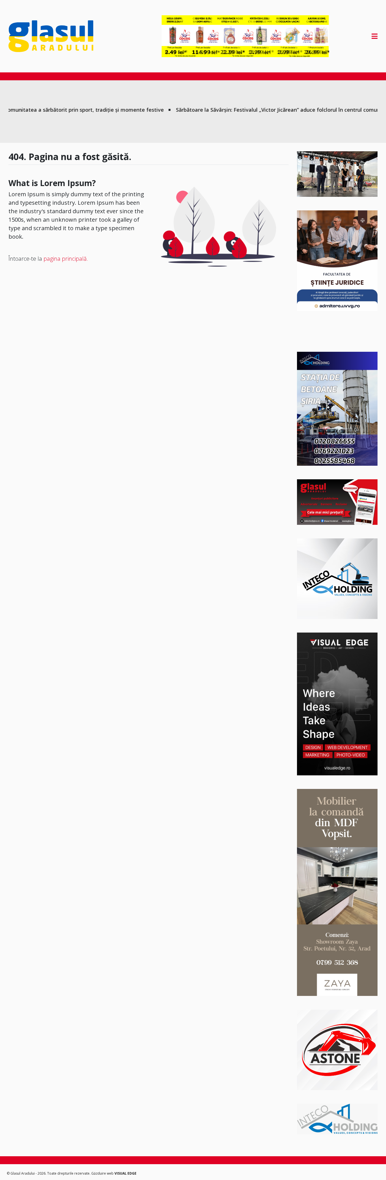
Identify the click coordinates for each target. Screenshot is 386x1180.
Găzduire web (102, 1173)
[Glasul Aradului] (63, 36)
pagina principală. (66, 258)
